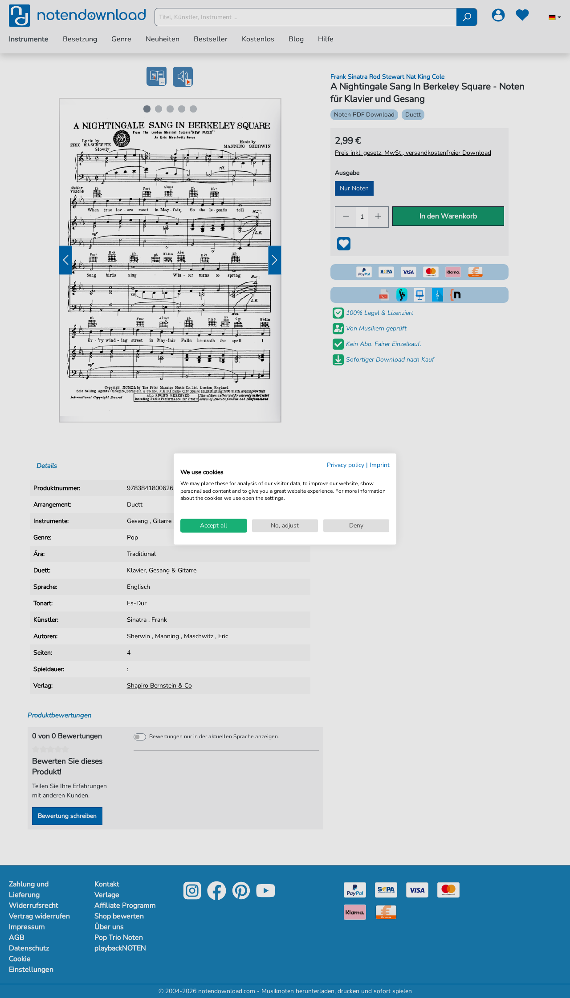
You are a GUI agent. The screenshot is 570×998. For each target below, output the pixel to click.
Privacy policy (345, 465)
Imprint (380, 465)
